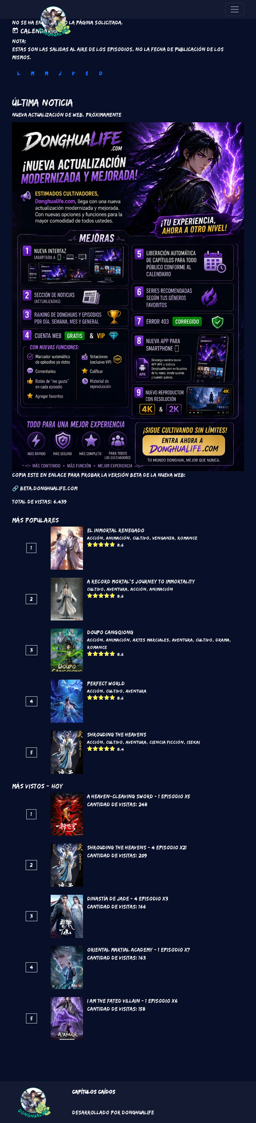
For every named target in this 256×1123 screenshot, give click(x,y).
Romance (187, 538)
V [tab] (73, 73)
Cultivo (141, 538)
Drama (222, 640)
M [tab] (32, 73)
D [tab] (100, 73)
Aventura (117, 589)
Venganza (163, 538)
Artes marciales (151, 640)
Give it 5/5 (112, 544)
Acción (95, 538)
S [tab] (86, 73)
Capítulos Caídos (93, 1092)
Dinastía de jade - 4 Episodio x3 (127, 898)
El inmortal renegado (115, 530)
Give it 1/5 (90, 544)
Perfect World (106, 683)
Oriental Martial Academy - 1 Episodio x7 (138, 950)
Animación (118, 538)
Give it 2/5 (95, 544)
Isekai (193, 742)
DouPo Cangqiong (110, 632)
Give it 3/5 (101, 544)
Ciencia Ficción (166, 742)
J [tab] (60, 73)
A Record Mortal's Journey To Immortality (141, 581)
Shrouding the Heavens (116, 734)
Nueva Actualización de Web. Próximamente (66, 115)
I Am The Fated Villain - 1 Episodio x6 (132, 1001)
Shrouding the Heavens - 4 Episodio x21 (137, 847)
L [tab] (18, 73)
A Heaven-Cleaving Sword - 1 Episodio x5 (138, 796)
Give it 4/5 (107, 544)
